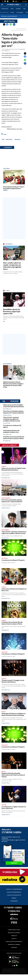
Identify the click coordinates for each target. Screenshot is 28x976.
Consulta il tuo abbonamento (14, 889)
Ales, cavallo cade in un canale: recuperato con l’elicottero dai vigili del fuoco (12, 266)
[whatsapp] (7, 1)
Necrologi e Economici (14, 932)
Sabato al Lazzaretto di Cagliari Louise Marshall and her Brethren (13, 405)
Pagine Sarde (14, 901)
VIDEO (5, 190)
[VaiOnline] (14, 919)
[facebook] (5, 1)
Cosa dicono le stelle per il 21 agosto (13, 560)
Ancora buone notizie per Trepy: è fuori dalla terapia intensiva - (13, 187)
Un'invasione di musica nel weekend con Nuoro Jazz (11, 431)
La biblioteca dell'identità (14, 895)
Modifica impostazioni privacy (14, 941)
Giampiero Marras (7, 415)
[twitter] (2, 1)
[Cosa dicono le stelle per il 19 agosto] (14, 734)
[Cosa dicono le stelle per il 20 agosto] (14, 641)
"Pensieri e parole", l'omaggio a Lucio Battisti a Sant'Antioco (13, 681)
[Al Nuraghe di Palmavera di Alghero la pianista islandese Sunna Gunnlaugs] (14, 701)
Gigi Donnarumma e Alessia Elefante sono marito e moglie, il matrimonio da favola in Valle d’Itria (13, 384)
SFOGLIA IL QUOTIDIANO (8, 16)
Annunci (14, 898)
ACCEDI (24, 1)
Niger (4, 134)
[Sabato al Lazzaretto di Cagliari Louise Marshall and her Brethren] (14, 455)
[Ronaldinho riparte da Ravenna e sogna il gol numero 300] (14, 299)
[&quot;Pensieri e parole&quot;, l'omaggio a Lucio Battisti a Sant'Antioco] (14, 667)
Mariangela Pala (6, 440)
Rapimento (17, 139)
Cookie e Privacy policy (14, 929)
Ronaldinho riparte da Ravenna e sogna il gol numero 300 (11, 311)
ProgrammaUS (4, 8)
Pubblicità (14, 935)
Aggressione (9, 139)
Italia (24, 8)
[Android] (14, 961)
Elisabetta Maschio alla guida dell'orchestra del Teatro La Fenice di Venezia (13, 775)
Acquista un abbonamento (14, 892)
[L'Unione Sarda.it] (14, 4)
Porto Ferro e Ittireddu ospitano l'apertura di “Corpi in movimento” (13, 412)
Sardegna (18, 8)
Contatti (14, 938)
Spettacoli (9, 21)
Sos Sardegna (19, 12)
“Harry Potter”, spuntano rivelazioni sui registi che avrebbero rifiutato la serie (11, 419)
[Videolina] (14, 872)
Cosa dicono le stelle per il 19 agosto (13, 747)
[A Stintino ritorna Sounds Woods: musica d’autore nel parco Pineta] (14, 609)
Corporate (14, 947)
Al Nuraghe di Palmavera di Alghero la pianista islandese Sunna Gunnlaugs (13, 714)
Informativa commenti (14, 944)
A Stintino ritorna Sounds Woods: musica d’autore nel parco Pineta (13, 437)
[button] (4, 24)
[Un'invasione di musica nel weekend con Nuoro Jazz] (14, 576)
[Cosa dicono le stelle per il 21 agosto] (14, 547)
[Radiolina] (14, 880)
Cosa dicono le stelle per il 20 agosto (13, 654)
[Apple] (14, 957)
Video (12, 8)
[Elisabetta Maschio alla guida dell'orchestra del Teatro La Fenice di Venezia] (14, 760)
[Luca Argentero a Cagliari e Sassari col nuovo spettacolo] (14, 794)
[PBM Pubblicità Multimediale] (14, 922)
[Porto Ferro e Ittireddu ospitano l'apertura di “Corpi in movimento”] (14, 487)
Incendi (12, 12)
